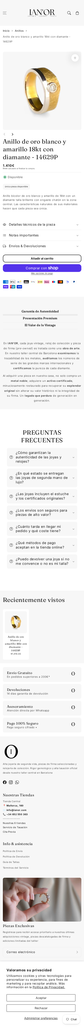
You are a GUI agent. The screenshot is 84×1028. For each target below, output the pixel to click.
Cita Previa (9, 831)
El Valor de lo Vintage (40, 325)
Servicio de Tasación (15, 827)
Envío (5, 168)
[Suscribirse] (77, 952)
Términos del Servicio (16, 867)
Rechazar (41, 1008)
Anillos (19, 30)
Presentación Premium (40, 318)
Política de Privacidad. (49, 987)
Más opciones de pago (42, 273)
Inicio (6, 30)
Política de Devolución (16, 856)
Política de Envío (13, 851)
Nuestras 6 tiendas (14, 823)
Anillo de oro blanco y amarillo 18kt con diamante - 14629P (37, 39)
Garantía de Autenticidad (40, 311)
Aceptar (41, 998)
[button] (5, 13)
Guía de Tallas (11, 862)
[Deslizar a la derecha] (12, 134)
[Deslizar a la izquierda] (4, 134)
